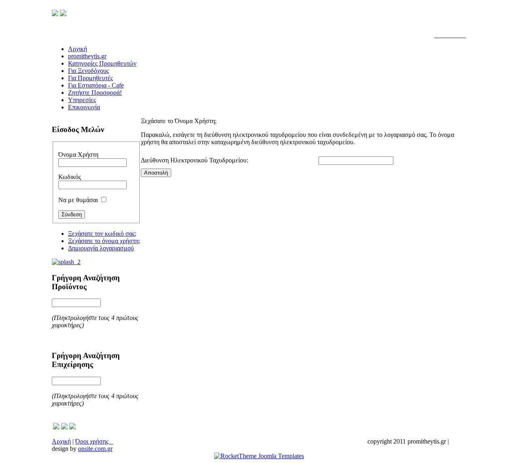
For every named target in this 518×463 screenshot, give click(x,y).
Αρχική (61, 441)
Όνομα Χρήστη (78, 154)
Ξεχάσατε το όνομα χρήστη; (104, 240)
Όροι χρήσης (94, 441)
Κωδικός (69, 176)
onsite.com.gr (95, 448)
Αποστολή (156, 173)
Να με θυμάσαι (78, 199)
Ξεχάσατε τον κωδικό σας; (102, 233)
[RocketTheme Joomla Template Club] (259, 455)
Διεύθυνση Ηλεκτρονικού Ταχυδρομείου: (194, 160)
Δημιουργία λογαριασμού (101, 248)
